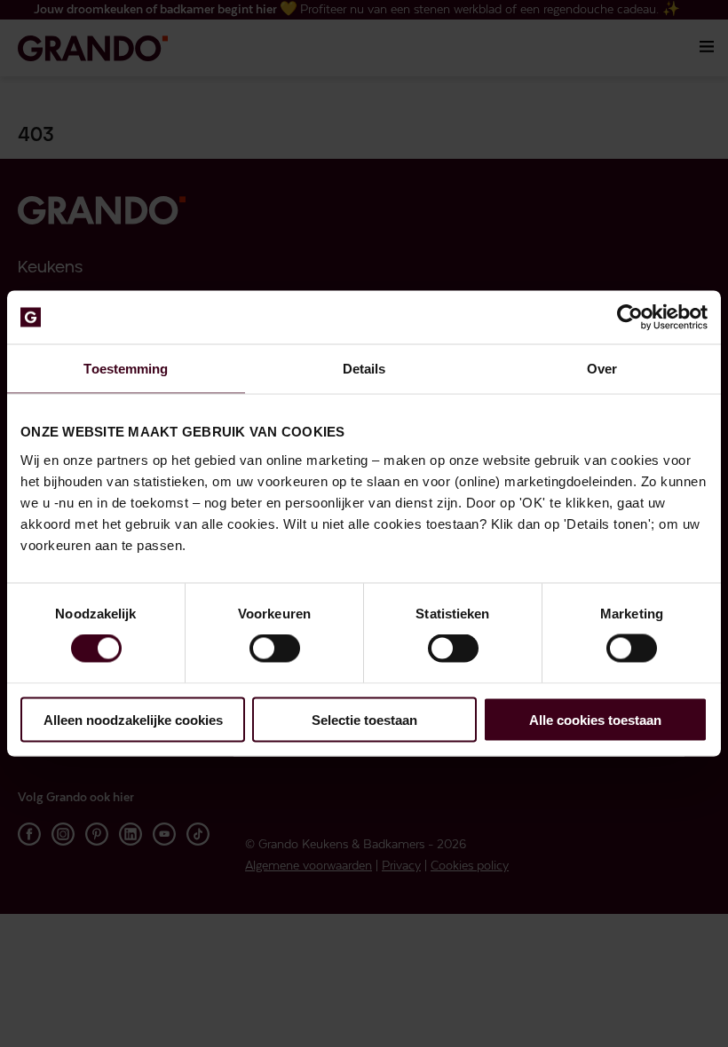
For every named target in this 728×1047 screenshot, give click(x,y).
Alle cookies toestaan (595, 719)
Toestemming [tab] (125, 368)
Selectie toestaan (364, 719)
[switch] (274, 648)
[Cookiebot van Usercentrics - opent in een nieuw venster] (630, 317)
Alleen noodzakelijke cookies (133, 719)
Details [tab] (364, 368)
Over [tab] (602, 368)
